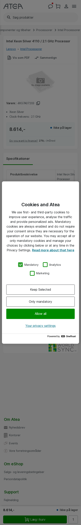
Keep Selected (40, 289)
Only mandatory (40, 302)
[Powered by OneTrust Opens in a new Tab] (62, 337)
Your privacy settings (40, 326)
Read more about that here (53, 250)
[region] (40, 262)
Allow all (40, 314)
